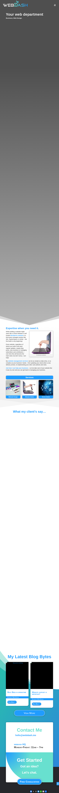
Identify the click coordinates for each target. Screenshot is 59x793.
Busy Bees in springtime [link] (16, 692)
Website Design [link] (13, 397)
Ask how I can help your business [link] (17, 368)
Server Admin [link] (46, 397)
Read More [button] (29, 434)
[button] (55, 4)
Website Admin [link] (29, 397)
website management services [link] (18, 361)
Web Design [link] (17, 18)
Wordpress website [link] (16, 335)
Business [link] (9, 18)
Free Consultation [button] (29, 781)
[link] (15, 4)
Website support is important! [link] (39, 693)
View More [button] (29, 713)
